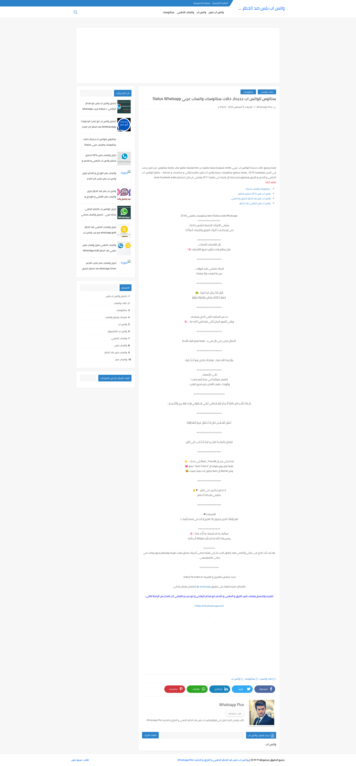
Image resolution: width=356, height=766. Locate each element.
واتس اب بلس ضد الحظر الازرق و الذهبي (251, 198)
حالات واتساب (267, 92)
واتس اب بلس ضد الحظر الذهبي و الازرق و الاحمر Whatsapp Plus (212, 759)
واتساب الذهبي (185, 12)
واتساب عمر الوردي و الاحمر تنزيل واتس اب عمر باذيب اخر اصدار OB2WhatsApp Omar (99, 178)
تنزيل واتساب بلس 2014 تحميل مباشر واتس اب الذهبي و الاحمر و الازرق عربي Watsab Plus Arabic (99, 160)
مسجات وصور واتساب (116, 317)
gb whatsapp (204, 586)
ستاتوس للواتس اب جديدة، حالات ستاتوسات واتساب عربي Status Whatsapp (99, 144)
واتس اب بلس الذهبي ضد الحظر (255, 203)
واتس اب (201, 12)
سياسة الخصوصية (201, 3)
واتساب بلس (121, 345)
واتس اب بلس (216, 12)
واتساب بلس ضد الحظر (115, 352)
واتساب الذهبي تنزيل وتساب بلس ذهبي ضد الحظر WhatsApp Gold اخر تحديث (99, 250)
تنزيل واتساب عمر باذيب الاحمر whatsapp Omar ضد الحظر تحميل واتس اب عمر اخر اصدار (99, 268)
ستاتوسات (168, 12)
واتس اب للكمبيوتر (117, 331)
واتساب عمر (121, 359)
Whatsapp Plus (264, 107)
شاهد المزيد (150, 735)
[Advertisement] (178, 55)
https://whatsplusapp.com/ (209, 605)
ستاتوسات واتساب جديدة (258, 189)
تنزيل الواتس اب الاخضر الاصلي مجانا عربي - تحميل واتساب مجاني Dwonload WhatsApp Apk (98, 214)
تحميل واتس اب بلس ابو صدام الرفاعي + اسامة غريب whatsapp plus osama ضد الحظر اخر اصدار (99, 109)
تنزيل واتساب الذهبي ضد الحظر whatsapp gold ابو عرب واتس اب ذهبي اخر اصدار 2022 (99, 232)
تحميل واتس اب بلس (116, 296)
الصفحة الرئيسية (220, 3)
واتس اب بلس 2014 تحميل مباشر (254, 193)
